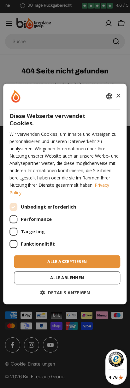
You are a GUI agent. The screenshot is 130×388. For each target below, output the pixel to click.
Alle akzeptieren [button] (67, 261)
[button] (65, 293)
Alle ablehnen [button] (67, 278)
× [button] (118, 96)
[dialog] (65, 194)
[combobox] (109, 96)
